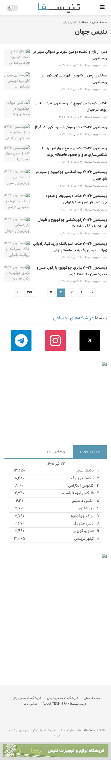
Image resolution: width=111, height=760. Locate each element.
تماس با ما (30, 703)
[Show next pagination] (18, 292)
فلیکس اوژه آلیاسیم (77, 493)
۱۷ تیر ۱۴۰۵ (73, 186)
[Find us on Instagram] (55, 340)
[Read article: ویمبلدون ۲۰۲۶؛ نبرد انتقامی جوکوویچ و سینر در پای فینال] (17, 177)
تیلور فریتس (84, 539)
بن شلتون (85, 508)
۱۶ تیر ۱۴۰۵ (74, 210)
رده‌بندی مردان (90, 452)
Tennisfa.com (85, 730)
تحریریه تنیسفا (92, 65)
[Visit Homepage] (59, 8)
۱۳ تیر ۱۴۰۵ (73, 281)
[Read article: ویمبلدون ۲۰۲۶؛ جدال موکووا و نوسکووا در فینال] (17, 132)
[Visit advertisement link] (55, 399)
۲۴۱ (29, 292)
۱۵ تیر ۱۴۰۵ (73, 233)
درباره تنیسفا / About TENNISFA (64, 703)
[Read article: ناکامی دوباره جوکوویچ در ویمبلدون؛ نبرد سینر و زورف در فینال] (17, 108)
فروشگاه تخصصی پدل (27, 698)
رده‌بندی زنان (56, 452)
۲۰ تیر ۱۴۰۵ (73, 89)
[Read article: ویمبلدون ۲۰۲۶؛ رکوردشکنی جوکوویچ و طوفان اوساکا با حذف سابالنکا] (17, 225)
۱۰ (60, 65)
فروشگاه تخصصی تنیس (62, 698)
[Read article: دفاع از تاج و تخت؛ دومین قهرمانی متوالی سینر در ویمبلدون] (17, 57)
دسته (84, 22)
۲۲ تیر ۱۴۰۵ (73, 65)
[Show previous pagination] (92, 292)
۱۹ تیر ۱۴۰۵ (74, 134)
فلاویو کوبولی (83, 531)
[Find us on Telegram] (21, 340)
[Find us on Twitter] (90, 340)
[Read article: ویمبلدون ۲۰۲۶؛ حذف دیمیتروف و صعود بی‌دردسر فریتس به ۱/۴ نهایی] (17, 201)
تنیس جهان (70, 22)
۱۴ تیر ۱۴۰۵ (73, 257)
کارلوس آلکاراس (81, 486)
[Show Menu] (102, 7)
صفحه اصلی (99, 22)
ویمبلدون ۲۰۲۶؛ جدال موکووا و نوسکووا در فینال (70, 127)
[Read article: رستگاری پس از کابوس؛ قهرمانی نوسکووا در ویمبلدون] (17, 81)
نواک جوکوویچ (82, 516)
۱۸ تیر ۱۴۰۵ (73, 162)
